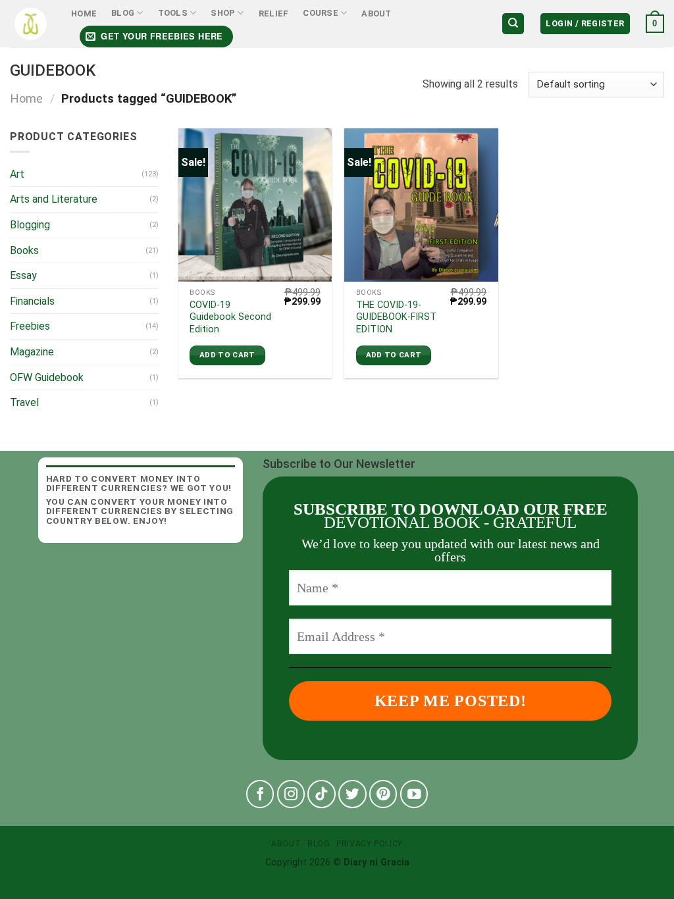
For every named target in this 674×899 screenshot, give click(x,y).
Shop (223, 13)
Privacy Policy (369, 843)
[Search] (513, 24)
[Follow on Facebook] (260, 794)
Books (24, 250)
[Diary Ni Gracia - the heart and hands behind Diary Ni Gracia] (30, 24)
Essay (23, 275)
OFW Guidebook (47, 377)
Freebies (30, 326)
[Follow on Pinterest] (383, 794)
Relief (274, 13)
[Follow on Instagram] (291, 794)
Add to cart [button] (227, 354)
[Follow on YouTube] (414, 794)
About (376, 13)
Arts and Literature (53, 199)
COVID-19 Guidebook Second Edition (230, 317)
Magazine (32, 352)
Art (17, 174)
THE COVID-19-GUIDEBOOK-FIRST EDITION (396, 317)
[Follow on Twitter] (352, 794)
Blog (122, 13)
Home (84, 13)
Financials (32, 301)
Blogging (30, 224)
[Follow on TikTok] (321, 794)
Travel (24, 402)
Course (320, 13)
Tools (173, 13)
